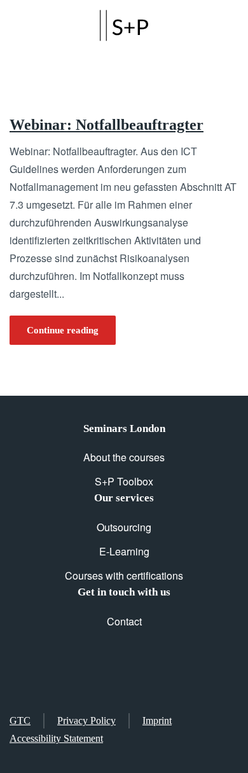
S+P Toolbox (124, 481)
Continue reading (63, 330)
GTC (20, 720)
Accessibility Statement (56, 738)
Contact (124, 621)
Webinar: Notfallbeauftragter (106, 124)
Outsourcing (124, 527)
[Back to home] (124, 25)
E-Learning (124, 551)
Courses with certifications (124, 575)
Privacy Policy (86, 720)
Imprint (157, 720)
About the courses (124, 457)
